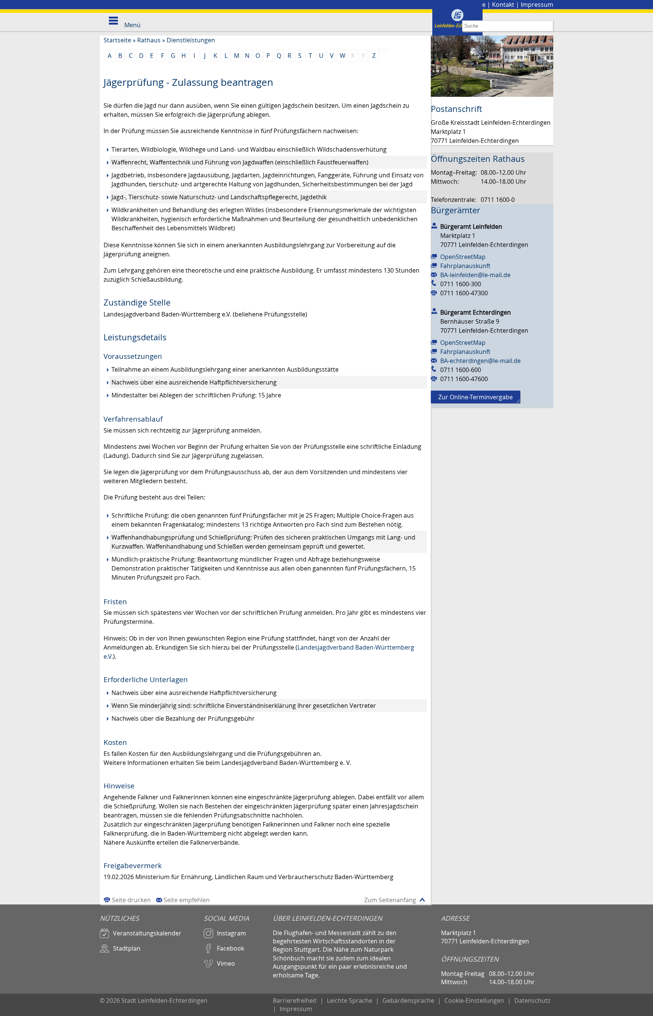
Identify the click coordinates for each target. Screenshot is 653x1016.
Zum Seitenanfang (390, 900)
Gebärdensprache (408, 1000)
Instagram (231, 933)
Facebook (230, 948)
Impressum (537, 4)
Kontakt (503, 4)
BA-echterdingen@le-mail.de (480, 361)
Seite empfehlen (187, 900)
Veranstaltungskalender (147, 933)
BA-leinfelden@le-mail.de (475, 275)
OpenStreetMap (463, 257)
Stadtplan (127, 948)
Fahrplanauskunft (465, 266)
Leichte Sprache (349, 1000)
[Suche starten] (548, 26)
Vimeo (226, 963)
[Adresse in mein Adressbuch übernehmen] (434, 225)
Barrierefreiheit (295, 1000)
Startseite (117, 40)
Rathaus (149, 40)
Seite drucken (131, 900)
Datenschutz (532, 1000)
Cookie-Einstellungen (474, 1000)
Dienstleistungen (191, 40)
